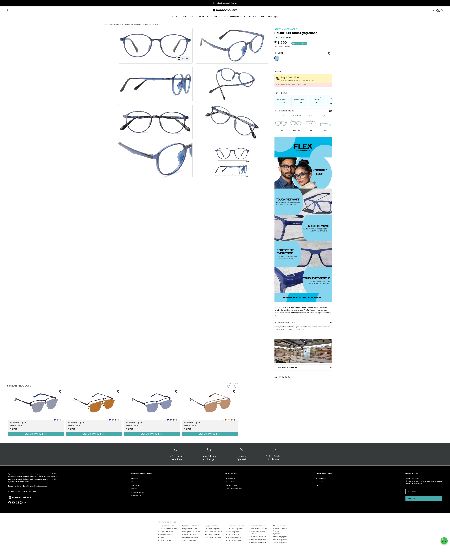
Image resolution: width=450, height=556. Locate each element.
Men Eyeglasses (279, 526)
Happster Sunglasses (258, 542)
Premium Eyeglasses (280, 537)
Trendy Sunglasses (235, 540)
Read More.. (278, 316)
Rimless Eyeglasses (189, 534)
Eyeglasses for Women (190, 526)
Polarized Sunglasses (258, 537)
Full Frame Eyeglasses (190, 537)
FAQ (317, 485)
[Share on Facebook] (283, 377)
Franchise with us (137, 492)
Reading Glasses (166, 534)
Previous (229, 385)
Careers (134, 489)
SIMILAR (185, 58)
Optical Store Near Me (259, 529)
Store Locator (301, 329)
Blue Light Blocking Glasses (258, 533)
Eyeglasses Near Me (258, 526)
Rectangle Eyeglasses (213, 534)
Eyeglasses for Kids (212, 526)
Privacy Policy (230, 482)
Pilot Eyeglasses (234, 532)
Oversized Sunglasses (236, 526)
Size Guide (135, 485)
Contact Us (320, 482)
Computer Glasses (166, 532)
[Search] (8, 10)
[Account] (433, 10)
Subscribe (411, 498)
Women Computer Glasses (280, 530)
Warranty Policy (231, 485)
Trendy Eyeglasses (189, 540)
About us (134, 478)
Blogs (133, 482)
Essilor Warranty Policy (233, 489)
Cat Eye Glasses (233, 534)
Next (236, 385)
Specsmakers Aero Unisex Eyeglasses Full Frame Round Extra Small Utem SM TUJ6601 (133, 24)
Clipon (162, 537)
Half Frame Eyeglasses (213, 537)
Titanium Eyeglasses (235, 529)
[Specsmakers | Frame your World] (225, 10)
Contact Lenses (165, 540)
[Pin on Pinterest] (286, 377)
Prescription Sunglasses (191, 532)
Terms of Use (230, 478)
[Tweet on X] (280, 377)
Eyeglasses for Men (167, 526)
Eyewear (276, 534)
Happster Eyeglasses (258, 540)
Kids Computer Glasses (213, 532)
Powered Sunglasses (212, 529)
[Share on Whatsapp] (289, 377)
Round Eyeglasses (234, 537)
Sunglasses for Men (189, 529)
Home (105, 24)
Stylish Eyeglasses (280, 540)
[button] (437, 10)
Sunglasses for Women (168, 529)
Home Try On (136, 496)
